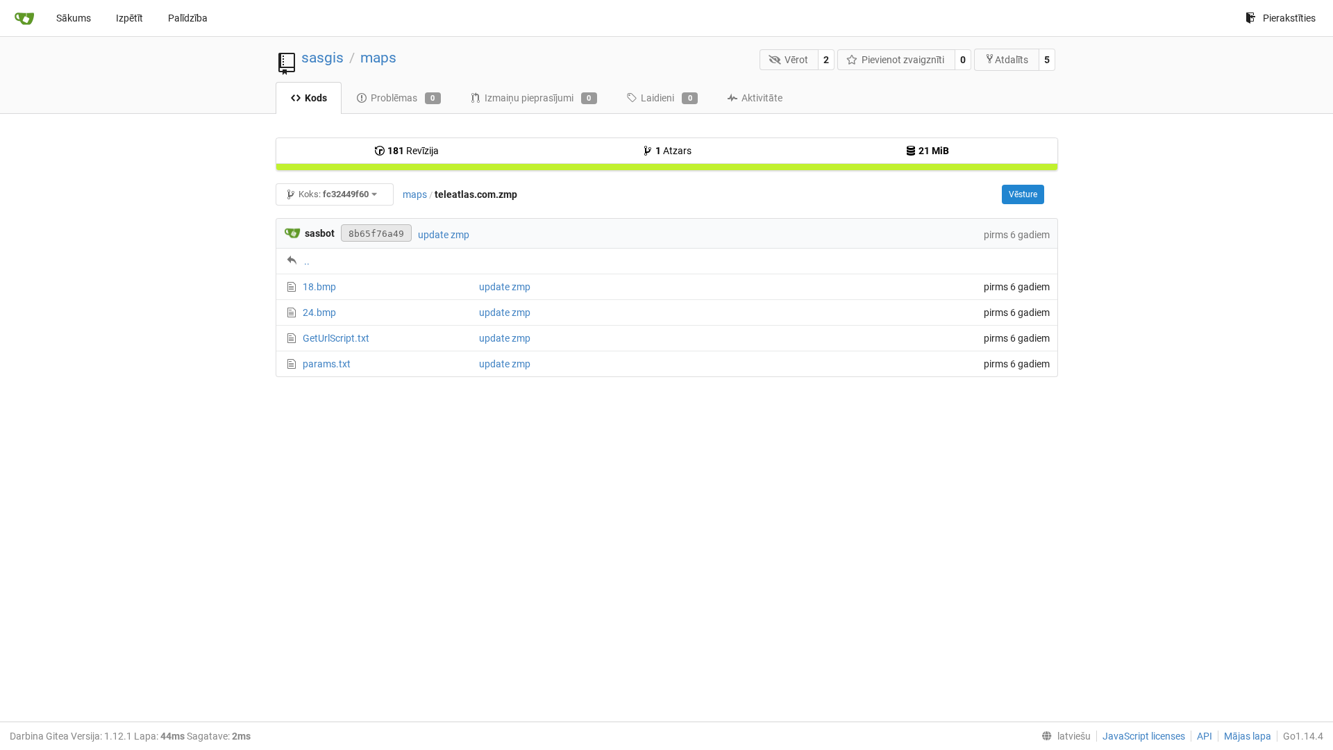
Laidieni (666, 97)
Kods (316, 97)
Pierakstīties (1289, 18)
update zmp (443, 234)
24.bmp (319, 312)
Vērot (796, 59)
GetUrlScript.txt (336, 338)
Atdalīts (1011, 59)
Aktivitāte (761, 97)
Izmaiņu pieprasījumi (538, 97)
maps (378, 57)
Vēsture (1023, 194)
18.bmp (319, 286)
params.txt (327, 363)
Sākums (73, 18)
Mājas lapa (1247, 736)
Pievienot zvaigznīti (903, 59)
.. (307, 261)
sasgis (322, 57)
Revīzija (413, 150)
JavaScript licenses (1144, 736)
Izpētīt (129, 18)
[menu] (1063, 736)
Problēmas (403, 97)
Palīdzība (188, 18)
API (1204, 736)
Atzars (673, 150)
